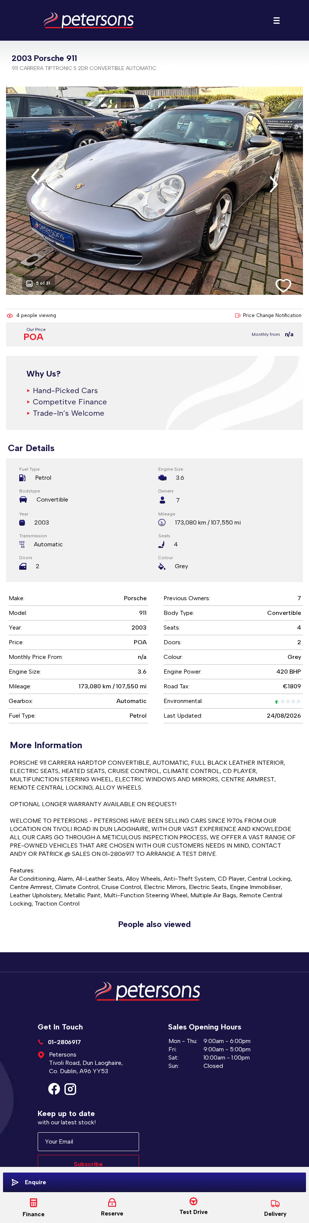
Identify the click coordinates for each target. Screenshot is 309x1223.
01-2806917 (64, 1042)
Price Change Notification (272, 315)
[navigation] (277, 22)
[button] (35, 177)
